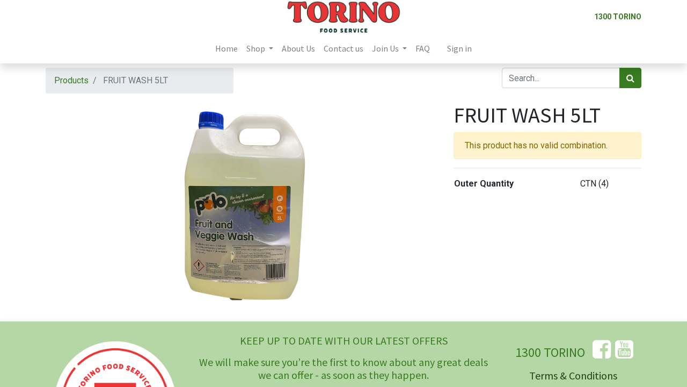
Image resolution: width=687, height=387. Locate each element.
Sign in (459, 48)
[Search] (630, 78)
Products (71, 80)
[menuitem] (226, 48)
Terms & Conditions (573, 375)
